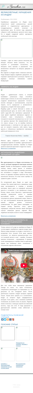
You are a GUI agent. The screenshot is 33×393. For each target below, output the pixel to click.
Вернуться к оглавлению (8, 148)
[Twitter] (5, 319)
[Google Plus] (13, 319)
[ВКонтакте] (2, 319)
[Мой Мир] (10, 319)
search (3, 6)
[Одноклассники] (8, 319)
